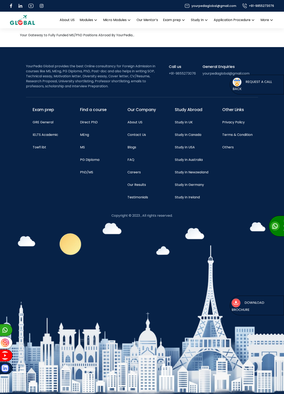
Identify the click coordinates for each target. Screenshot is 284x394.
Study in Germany (189, 184)
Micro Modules (115, 20)
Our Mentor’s (147, 20)
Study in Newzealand (191, 172)
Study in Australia (189, 159)
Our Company (141, 110)
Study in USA (185, 147)
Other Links (233, 110)
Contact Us (136, 134)
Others (228, 147)
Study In (197, 20)
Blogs (131, 147)
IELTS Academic (45, 134)
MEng (84, 134)
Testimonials (137, 197)
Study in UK (184, 122)
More (265, 20)
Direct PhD (89, 122)
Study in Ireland (187, 197)
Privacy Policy (233, 122)
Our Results (136, 184)
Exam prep (172, 20)
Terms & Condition (237, 134)
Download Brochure (248, 306)
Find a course (93, 110)
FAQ (130, 159)
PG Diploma (89, 159)
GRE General (43, 122)
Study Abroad (188, 110)
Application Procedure (232, 20)
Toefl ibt (39, 147)
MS (82, 147)
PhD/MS (86, 172)
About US (67, 20)
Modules (86, 20)
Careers (134, 172)
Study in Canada (188, 134)
